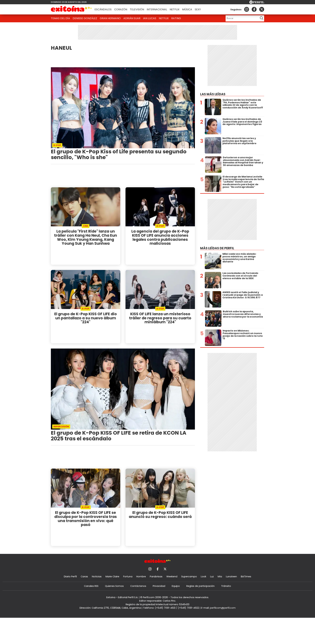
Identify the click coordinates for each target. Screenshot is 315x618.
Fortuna (127, 576)
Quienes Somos (114, 586)
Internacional (157, 9)
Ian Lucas (149, 18)
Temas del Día (60, 18)
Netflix (174, 9)
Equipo (176, 586)
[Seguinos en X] (261, 9)
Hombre (141, 576)
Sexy (198, 9)
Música (187, 9)
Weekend (171, 576)
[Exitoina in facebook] (254, 9)
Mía (220, 576)
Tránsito (226, 586)
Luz (212, 576)
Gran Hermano (110, 18)
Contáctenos (138, 586)
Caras (84, 576)
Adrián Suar (131, 18)
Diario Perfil (70, 576)
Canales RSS (91, 586)
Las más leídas (212, 94)
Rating (176, 18)
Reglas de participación (200, 586)
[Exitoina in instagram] (246, 9)
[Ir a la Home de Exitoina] (71, 9)
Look (203, 576)
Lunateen (231, 576)
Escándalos (103, 9)
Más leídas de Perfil (217, 248)
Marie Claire (112, 576)
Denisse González (85, 18)
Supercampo (189, 576)
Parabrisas (156, 576)
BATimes (246, 576)
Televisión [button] (137, 9)
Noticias (97, 576)
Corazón (120, 9)
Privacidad (159, 586)
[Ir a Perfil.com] (256, 3)
